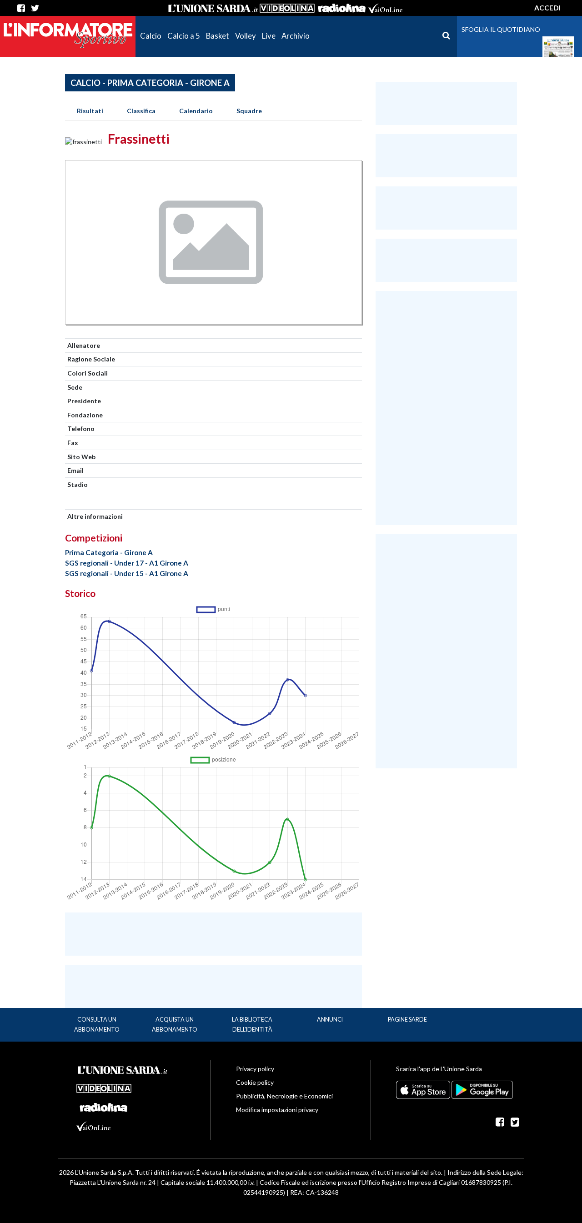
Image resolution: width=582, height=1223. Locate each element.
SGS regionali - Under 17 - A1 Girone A (126, 563)
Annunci (330, 1019)
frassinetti (139, 138)
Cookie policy (255, 1082)
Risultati (90, 111)
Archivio (295, 35)
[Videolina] (287, 8)
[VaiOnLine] (385, 8)
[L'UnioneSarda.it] (122, 1069)
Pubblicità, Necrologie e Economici (284, 1096)
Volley (245, 35)
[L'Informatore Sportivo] (67, 35)
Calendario (196, 111)
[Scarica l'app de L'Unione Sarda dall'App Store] (424, 1089)
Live (269, 35)
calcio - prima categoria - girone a (150, 83)
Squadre (249, 111)
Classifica (141, 111)
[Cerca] (446, 36)
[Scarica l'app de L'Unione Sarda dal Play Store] (482, 1089)
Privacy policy (255, 1069)
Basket (217, 35)
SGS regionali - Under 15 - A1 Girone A (126, 573)
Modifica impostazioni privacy (277, 1109)
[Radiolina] (341, 8)
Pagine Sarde (407, 1019)
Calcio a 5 (183, 35)
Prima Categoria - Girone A (109, 552)
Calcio (150, 35)
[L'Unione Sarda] (213, 8)
